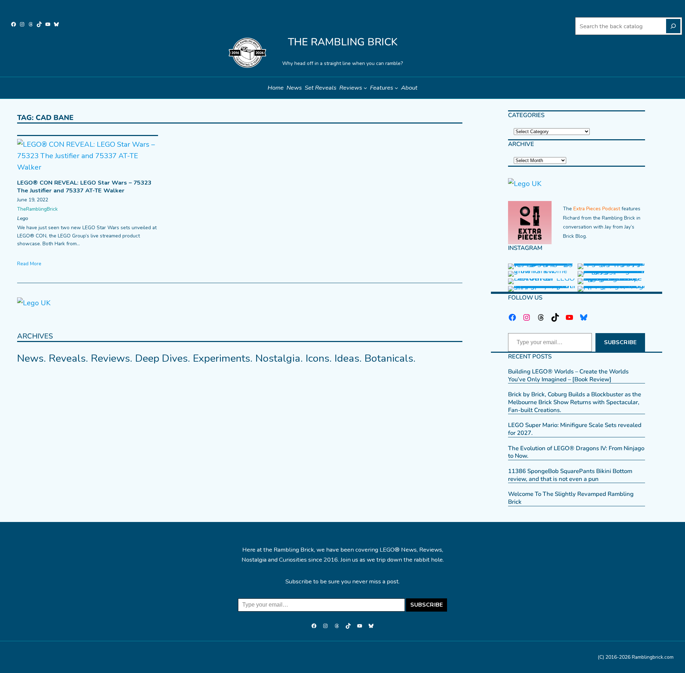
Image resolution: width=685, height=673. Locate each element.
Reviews (110, 358)
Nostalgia (277, 358)
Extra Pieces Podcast (596, 208)
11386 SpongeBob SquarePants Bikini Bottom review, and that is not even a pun (570, 475)
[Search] (673, 26)
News (30, 358)
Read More (29, 263)
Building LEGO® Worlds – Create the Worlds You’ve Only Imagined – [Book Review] (568, 375)
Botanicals (389, 358)
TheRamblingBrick (37, 209)
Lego (22, 218)
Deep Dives (161, 358)
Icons (317, 358)
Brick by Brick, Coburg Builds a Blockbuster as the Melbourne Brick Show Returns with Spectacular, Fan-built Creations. (574, 402)
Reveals (67, 358)
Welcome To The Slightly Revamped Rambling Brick (571, 498)
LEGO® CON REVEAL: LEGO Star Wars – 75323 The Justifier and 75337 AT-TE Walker (84, 186)
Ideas (347, 358)
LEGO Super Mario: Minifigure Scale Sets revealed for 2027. (574, 429)
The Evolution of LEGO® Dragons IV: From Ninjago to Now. (576, 452)
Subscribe (620, 342)
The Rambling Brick (342, 42)
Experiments (221, 358)
